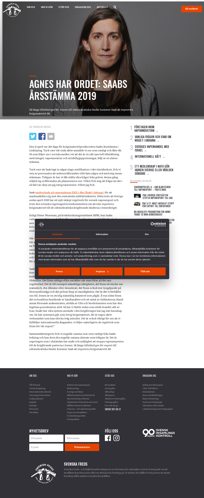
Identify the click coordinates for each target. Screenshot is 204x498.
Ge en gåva (110, 388)
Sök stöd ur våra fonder (153, 405)
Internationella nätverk (40, 392)
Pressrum (33, 409)
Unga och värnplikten (77, 412)
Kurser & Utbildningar (153, 395)
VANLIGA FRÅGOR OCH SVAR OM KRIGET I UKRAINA (153, 138)
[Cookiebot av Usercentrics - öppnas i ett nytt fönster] (153, 224)
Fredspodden (73, 419)
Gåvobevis (110, 395)
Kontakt (33, 405)
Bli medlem (110, 385)
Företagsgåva (111, 402)
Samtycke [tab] (57, 234)
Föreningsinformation (39, 395)
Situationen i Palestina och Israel (82, 402)
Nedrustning (73, 388)
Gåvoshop (109, 392)
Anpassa (100, 271)
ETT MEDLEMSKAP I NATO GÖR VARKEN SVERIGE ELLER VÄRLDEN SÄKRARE (154, 169)
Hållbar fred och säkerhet (79, 405)
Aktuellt (102, 7)
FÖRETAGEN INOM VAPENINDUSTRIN (144, 128)
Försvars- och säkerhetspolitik (81, 409)
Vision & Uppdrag (37, 388)
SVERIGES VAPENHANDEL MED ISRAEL (152, 148)
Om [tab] (147, 234)
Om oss (31, 7)
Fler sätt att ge (111, 405)
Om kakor (33, 412)
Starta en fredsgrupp (152, 402)
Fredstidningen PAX (76, 416)
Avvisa (59, 271)
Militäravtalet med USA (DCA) (81, 395)
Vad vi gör (47, 7)
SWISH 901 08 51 (113, 409)
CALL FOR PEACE (150, 388)
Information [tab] (102, 234)
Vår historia (34, 385)
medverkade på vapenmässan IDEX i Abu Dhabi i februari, (69, 192)
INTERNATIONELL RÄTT (148, 156)
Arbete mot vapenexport (78, 385)
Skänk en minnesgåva (115, 398)
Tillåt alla (145, 271)
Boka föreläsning (151, 398)
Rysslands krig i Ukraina (78, 398)
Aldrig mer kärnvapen (153, 385)
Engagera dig (83, 7)
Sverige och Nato (75, 392)
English (32, 402)
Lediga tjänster (36, 398)
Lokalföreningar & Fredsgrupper (158, 409)
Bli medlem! (191, 8)
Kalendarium (149, 392)
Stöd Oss (63, 7)
